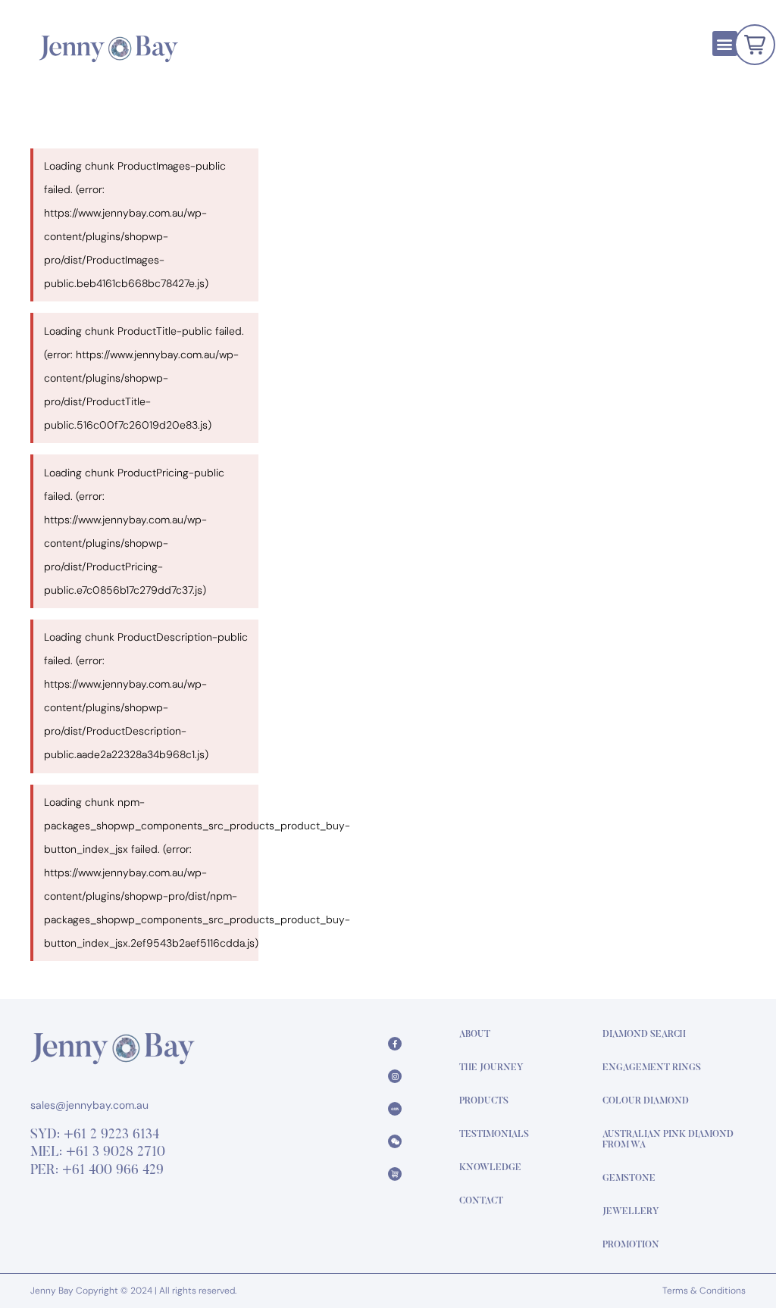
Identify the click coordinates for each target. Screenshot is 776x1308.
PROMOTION (630, 1245)
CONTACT (481, 1201)
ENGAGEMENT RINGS (651, 1067)
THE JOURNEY (491, 1067)
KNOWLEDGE (490, 1167)
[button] (724, 43)
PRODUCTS (483, 1101)
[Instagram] (395, 1076)
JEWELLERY (630, 1211)
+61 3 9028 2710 (115, 1153)
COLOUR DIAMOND (645, 1101)
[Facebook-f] (395, 1043)
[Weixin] (395, 1141)
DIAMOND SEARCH (644, 1034)
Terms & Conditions (704, 1291)
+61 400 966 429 (113, 1171)
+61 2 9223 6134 (111, 1135)
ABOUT (474, 1034)
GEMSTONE (629, 1178)
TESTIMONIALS (494, 1134)
